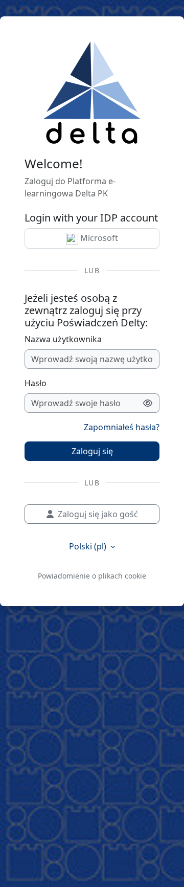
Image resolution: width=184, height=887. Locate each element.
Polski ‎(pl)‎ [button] (88, 546)
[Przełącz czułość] (147, 403)
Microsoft (98, 237)
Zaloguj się (92, 451)
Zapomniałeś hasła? (121, 427)
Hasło (36, 383)
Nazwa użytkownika (63, 339)
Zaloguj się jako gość (98, 514)
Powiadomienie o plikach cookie (92, 576)
